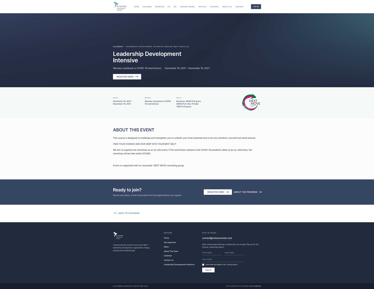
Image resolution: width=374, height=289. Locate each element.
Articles (202, 7)
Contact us (168, 260)
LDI (169, 7)
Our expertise (170, 242)
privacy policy (232, 264)
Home (136, 7)
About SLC (227, 7)
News (166, 246)
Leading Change (187, 7)
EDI (175, 7)
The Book (214, 7)
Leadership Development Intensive (179, 264)
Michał (258, 286)
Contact (239, 7)
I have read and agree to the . (222, 264)
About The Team (171, 251)
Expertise (159, 7)
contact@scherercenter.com (217, 238)
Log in (256, 6)
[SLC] (120, 6)
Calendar (147, 7)
